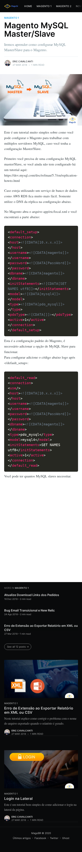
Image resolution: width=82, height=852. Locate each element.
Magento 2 (63, 6)
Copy (73, 228)
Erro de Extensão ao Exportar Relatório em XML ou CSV (41, 628)
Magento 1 (44, 6)
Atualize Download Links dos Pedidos (31, 595)
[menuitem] (28, 6)
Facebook (40, 838)
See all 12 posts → (18, 646)
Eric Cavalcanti (23, 61)
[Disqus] (41, 531)
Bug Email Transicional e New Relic (29, 610)
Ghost (65, 838)
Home (28, 6)
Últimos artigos (22, 838)
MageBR (36, 833)
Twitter (54, 838)
